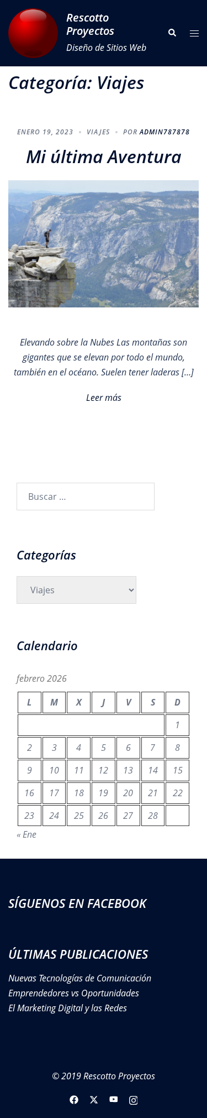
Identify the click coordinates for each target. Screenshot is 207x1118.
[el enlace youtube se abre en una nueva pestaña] (113, 1099)
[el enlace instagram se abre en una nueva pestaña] (133, 1099)
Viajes (98, 132)
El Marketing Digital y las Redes (67, 1008)
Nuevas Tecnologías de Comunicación (79, 978)
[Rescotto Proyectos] (33, 33)
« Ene (26, 834)
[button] (171, 33)
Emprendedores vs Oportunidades (73, 993)
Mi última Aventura (104, 156)
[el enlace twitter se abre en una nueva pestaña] (93, 1099)
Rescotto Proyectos (90, 24)
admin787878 (165, 132)
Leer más (103, 397)
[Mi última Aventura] (103, 243)
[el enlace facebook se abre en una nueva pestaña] (74, 1099)
